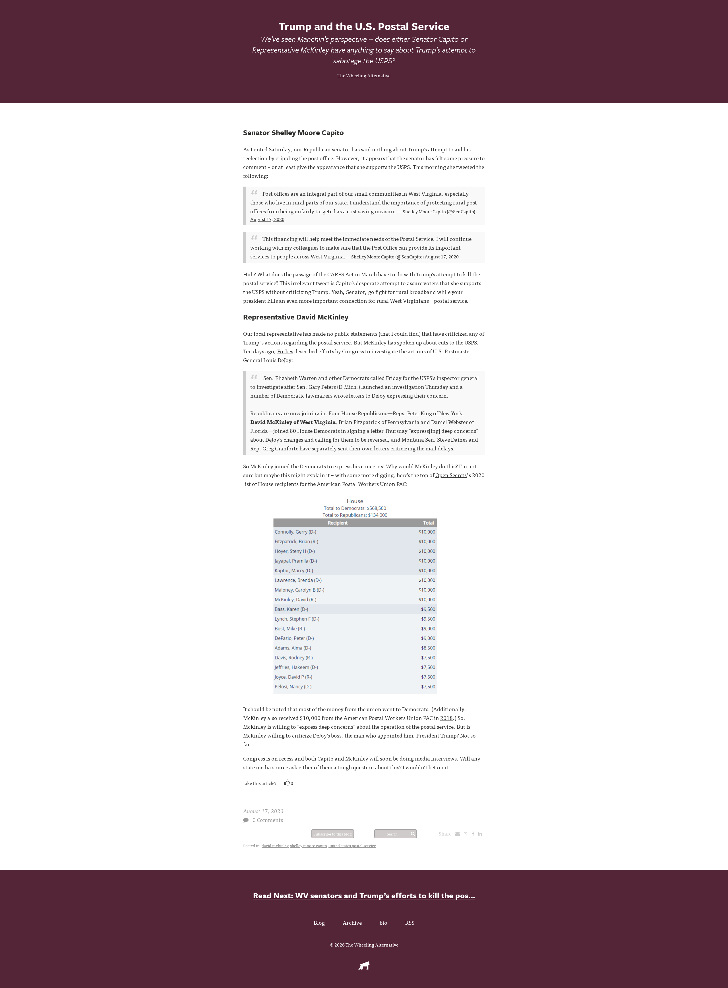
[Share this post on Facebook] (474, 833)
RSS (409, 922)
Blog (319, 922)
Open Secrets (451, 474)
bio (383, 922)
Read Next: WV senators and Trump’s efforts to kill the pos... (364, 895)
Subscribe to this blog (332, 834)
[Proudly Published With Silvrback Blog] (364, 967)
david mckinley (275, 845)
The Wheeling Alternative (364, 75)
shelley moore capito (308, 845)
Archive (352, 922)
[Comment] (246, 820)
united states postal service (352, 845)
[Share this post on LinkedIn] (481, 833)
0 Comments (268, 819)
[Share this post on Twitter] (468, 833)
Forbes (285, 350)
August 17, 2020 (267, 219)
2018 (446, 717)
